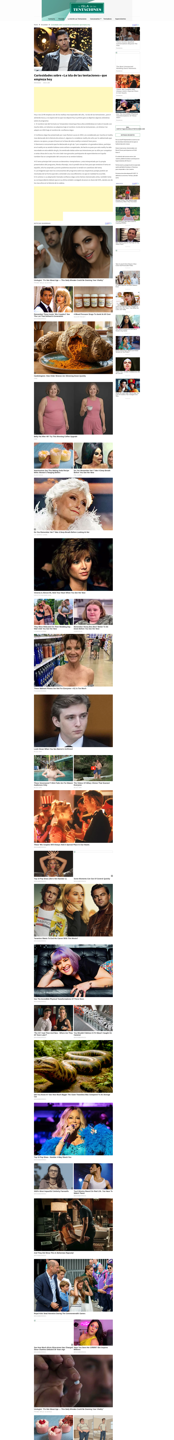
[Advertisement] (73, 99)
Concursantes (95, 19)
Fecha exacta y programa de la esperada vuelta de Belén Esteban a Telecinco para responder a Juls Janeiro (128, 167)
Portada (61, 19)
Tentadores (107, 19)
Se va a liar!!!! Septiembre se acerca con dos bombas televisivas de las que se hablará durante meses (127, 142)
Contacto (51, 19)
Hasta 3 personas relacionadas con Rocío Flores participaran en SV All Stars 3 (126, 150)
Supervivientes (120, 19)
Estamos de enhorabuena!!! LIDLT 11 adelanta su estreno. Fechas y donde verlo (127, 175)
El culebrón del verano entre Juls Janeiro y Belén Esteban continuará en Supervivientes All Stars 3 (127, 159)
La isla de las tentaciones (77, 19)
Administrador (37, 83)
